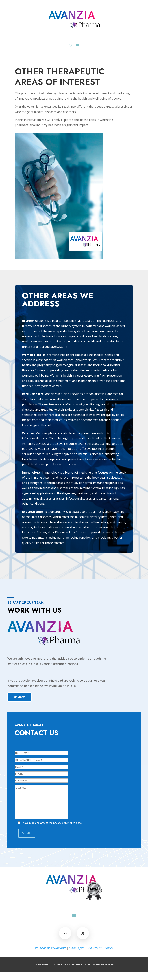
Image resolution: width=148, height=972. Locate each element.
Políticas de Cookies (100, 948)
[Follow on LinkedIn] (65, 933)
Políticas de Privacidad (50, 948)
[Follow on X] (83, 933)
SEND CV (19, 697)
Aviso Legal (76, 948)
